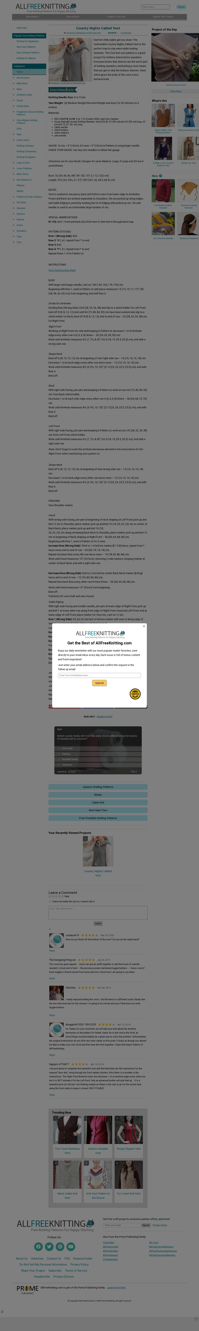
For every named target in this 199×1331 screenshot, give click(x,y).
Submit (99, 683)
